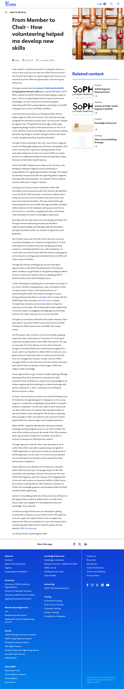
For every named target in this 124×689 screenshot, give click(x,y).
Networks (9, 556)
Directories (9, 580)
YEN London (47, 300)
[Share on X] (79, 544)
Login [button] (99, 4)
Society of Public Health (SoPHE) (50, 88)
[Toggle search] (111, 4)
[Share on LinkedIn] (85, 544)
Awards (8, 631)
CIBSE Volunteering (27, 528)
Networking (49, 584)
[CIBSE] (10, 4)
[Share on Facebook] (74, 544)
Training (47, 597)
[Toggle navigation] (118, 4)
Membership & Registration (16, 607)
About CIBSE (10, 666)
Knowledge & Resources (54, 556)
